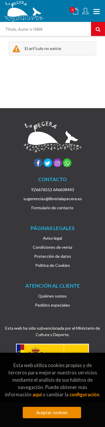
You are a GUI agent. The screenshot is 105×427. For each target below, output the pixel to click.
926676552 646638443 (52, 189)
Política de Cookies (52, 265)
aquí (37, 394)
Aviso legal (52, 238)
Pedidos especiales (52, 304)
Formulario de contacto (53, 207)
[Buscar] (98, 29)
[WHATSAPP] (67, 162)
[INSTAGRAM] (57, 162)
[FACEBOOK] (38, 162)
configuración (84, 394)
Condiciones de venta (52, 247)
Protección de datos (52, 256)
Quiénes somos (52, 295)
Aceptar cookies (52, 412)
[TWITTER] (47, 162)
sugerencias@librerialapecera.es (52, 198)
